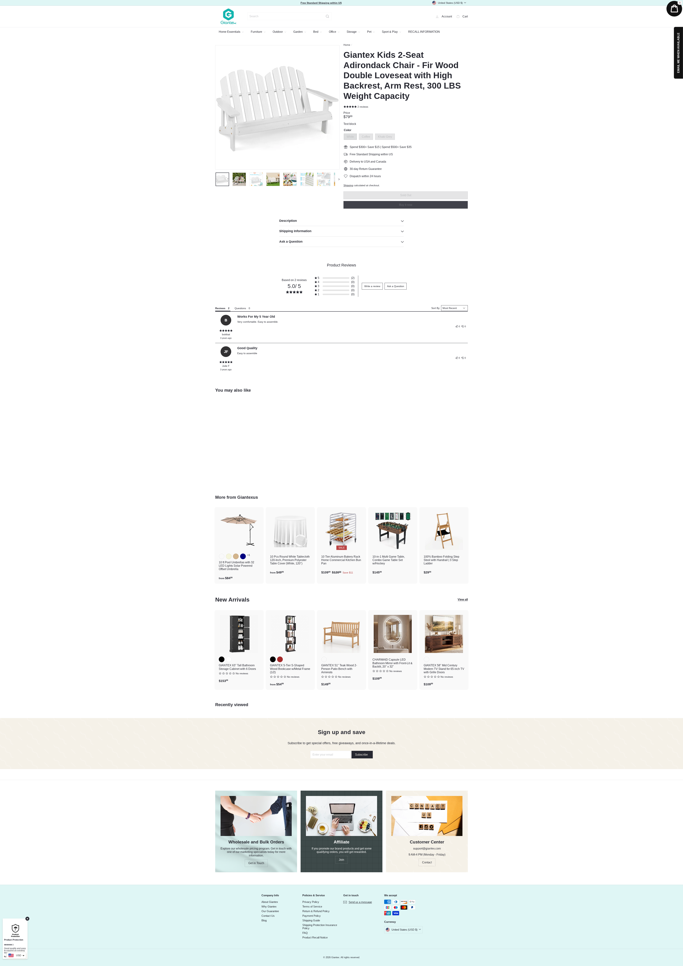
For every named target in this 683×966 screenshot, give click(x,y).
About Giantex (269, 901)
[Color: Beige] (229, 556)
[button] (334, 278)
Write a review (372, 286)
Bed (316, 31)
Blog (264, 920)
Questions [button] (240, 308)
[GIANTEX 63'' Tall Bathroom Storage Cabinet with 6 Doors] (239, 648)
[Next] (337, 179)
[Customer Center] (426, 816)
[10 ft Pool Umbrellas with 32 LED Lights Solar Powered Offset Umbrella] (239, 545)
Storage (352, 31)
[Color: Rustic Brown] (280, 659)
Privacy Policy (310, 901)
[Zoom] (277, 107)
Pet (369, 31)
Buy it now (405, 204)
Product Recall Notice (315, 937)
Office (333, 31)
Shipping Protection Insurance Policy (319, 926)
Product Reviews (341, 265)
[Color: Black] (221, 659)
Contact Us (268, 915)
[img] (226, 330)
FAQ (305, 932)
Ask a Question (395, 286)
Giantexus (247, 497)
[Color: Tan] (236, 556)
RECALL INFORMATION (424, 31)
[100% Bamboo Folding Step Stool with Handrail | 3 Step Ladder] (444, 542)
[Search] (327, 16)
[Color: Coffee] (229, 441)
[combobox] (289, 16)
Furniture (257, 31)
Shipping (348, 185)
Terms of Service (312, 906)
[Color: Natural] (324, 659)
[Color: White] (221, 441)
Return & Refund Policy (316, 911)
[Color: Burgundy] (221, 556)
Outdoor (278, 31)
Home (346, 44)
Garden (298, 31)
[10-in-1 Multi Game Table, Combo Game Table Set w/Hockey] (393, 542)
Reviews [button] (220, 308)
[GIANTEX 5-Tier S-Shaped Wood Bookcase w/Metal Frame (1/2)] (290, 650)
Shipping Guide (311, 920)
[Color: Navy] (243, 556)
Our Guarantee (270, 911)
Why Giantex (269, 906)
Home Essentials (230, 31)
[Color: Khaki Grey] (236, 441)
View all (463, 599)
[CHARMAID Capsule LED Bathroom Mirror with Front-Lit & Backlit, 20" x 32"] (393, 647)
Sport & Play (390, 31)
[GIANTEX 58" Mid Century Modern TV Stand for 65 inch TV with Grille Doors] (444, 650)
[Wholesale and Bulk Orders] (256, 816)
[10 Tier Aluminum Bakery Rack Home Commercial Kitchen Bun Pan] (341, 542)
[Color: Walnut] (426, 659)
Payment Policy (311, 915)
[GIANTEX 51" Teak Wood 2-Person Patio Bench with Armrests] (341, 650)
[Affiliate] (341, 816)
